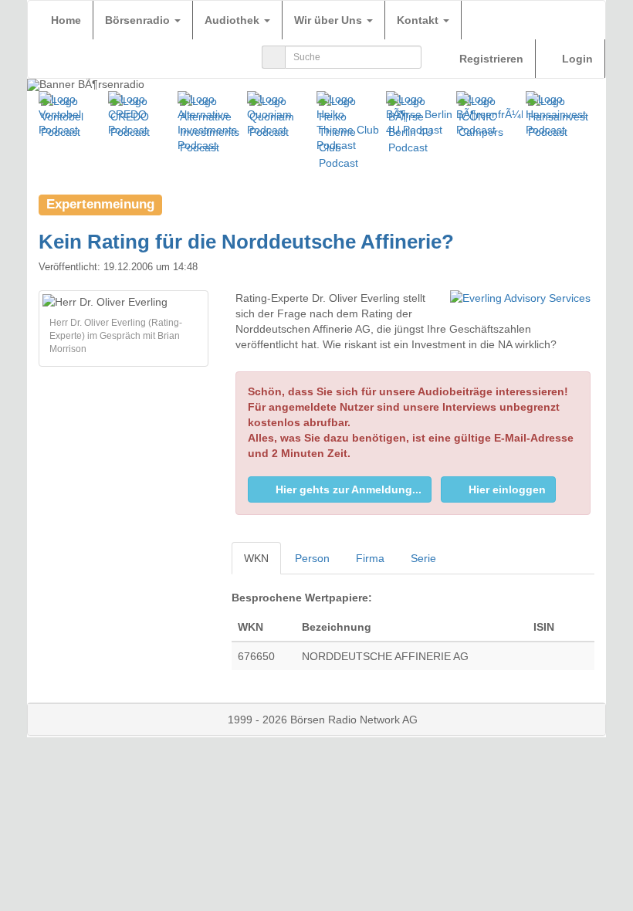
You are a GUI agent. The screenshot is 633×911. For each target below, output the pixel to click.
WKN (256, 558)
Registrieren (489, 58)
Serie (423, 558)
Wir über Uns (329, 20)
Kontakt (419, 20)
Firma (370, 558)
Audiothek (233, 20)
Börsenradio (139, 20)
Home (66, 20)
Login (576, 58)
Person (312, 558)
